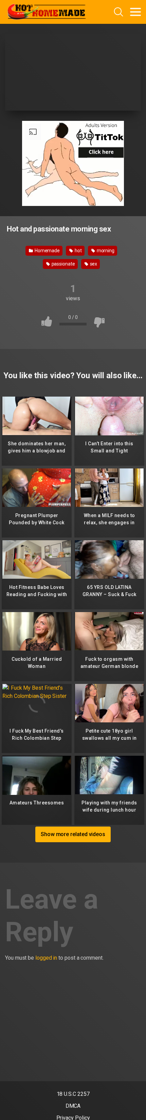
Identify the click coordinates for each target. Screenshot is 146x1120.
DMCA (73, 1106)
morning (105, 250)
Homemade (47, 250)
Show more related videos (73, 834)
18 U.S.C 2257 (73, 1094)
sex (93, 264)
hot (78, 250)
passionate (63, 264)
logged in (46, 958)
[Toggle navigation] (135, 12)
